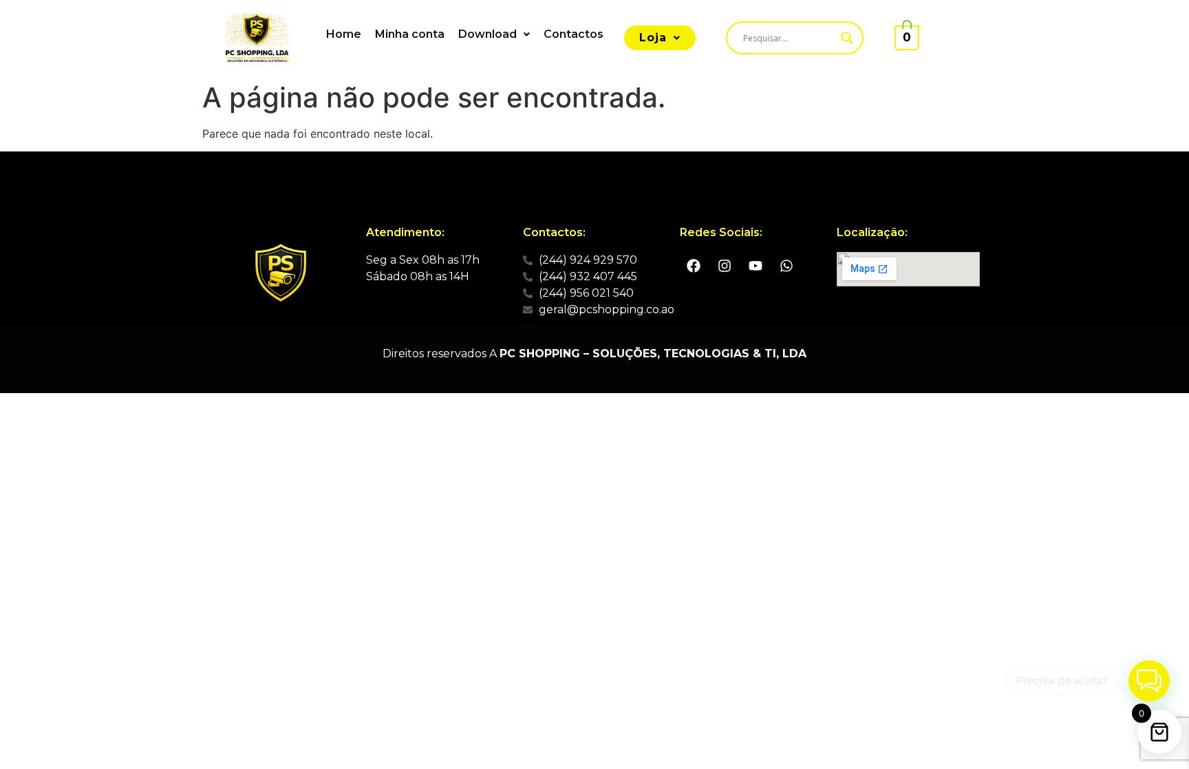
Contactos (573, 34)
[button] (494, 34)
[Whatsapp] (786, 266)
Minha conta (409, 34)
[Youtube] (755, 266)
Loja (653, 37)
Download (487, 34)
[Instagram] (724, 266)
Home (343, 34)
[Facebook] (693, 266)
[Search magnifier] (847, 38)
